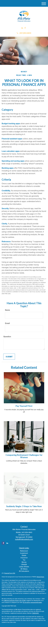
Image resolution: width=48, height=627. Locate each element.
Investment (24, 553)
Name (7, 310)
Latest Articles (24, 566)
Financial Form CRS (9, 573)
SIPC (37, 613)
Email (7, 323)
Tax (24, 560)
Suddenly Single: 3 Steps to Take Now (24, 506)
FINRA (34, 613)
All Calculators (24, 571)
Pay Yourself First (24, 406)
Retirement (24, 551)
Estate (24, 555)
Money (24, 562)
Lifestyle (24, 564)
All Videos (24, 569)
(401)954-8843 (25, 33)
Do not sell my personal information (32, 602)
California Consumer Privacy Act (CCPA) (15, 600)
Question (7, 336)
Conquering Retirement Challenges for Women (24, 456)
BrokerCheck (40, 577)
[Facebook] (25, 28)
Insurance (24, 557)
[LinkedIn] (22, 28)
